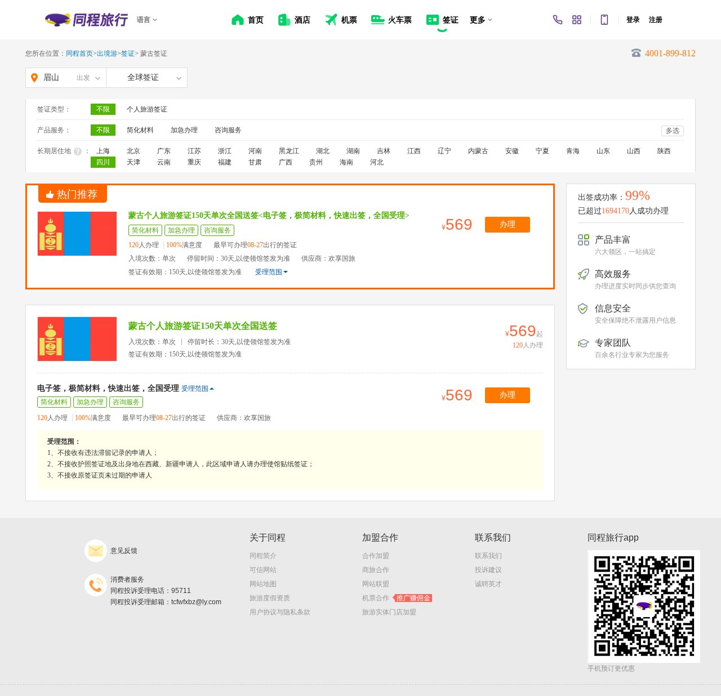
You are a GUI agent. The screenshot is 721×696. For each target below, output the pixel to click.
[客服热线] (557, 19)
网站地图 (263, 584)
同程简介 (263, 556)
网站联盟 (375, 584)
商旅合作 (375, 570)
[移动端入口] (604, 19)
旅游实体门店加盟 (389, 612)
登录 (633, 19)
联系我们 (488, 556)
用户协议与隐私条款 (280, 612)
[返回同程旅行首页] (86, 19)
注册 (655, 19)
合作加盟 (375, 556)
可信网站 (263, 570)
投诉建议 (488, 570)
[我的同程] (576, 19)
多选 (672, 131)
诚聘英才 (488, 584)
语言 (143, 20)
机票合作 (396, 598)
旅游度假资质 (270, 598)
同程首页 (79, 53)
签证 (128, 53)
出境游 (107, 53)
